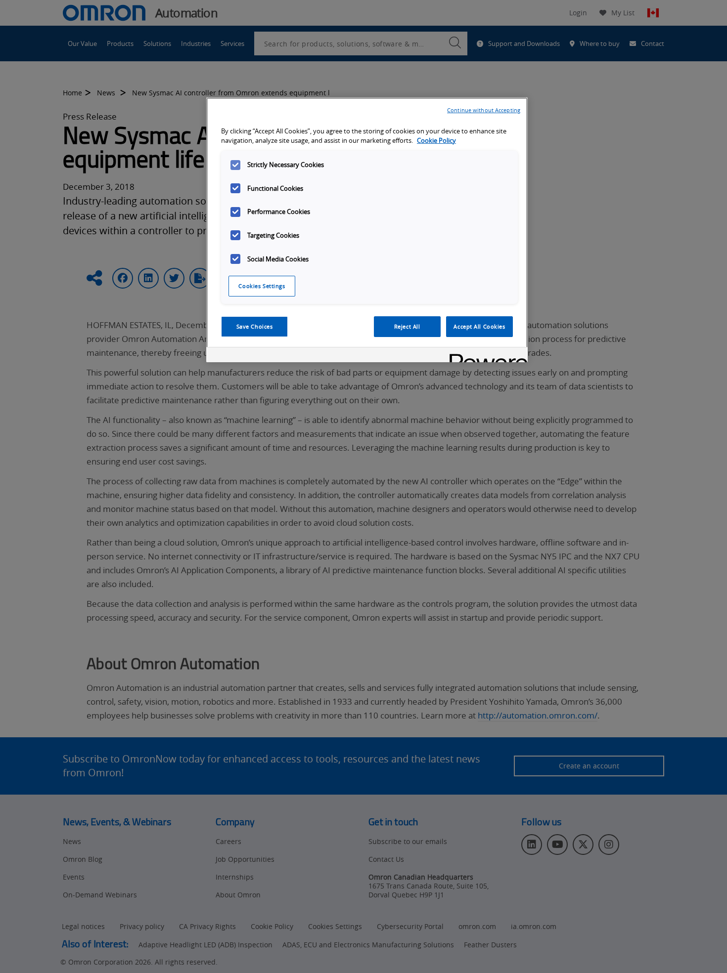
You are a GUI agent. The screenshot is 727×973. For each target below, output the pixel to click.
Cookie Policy (436, 140)
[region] (367, 229)
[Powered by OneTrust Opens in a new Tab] (485, 356)
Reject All (407, 326)
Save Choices (254, 326)
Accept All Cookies (479, 326)
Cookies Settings (261, 286)
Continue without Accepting (483, 110)
